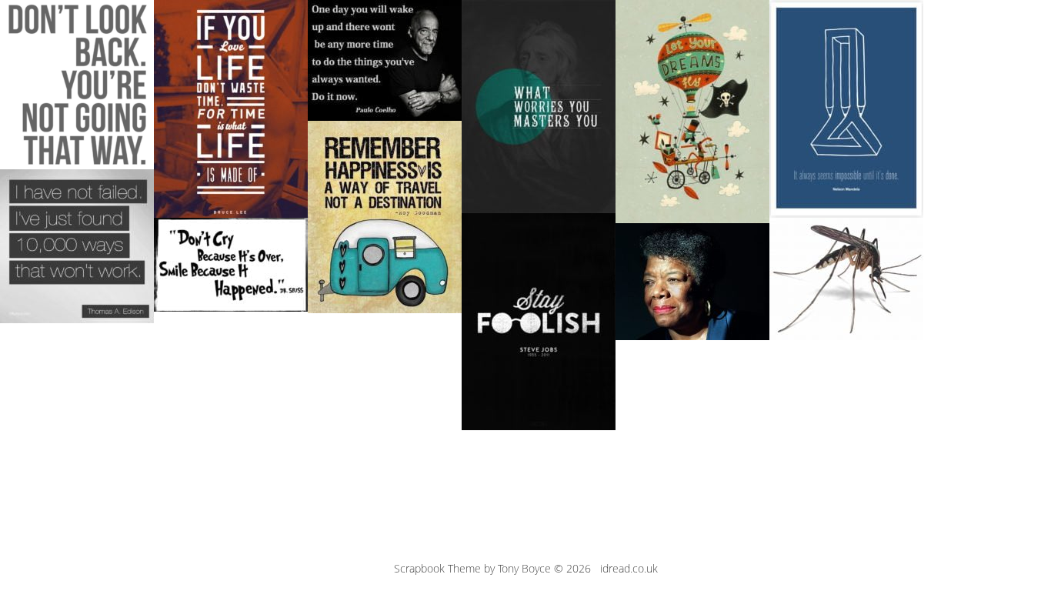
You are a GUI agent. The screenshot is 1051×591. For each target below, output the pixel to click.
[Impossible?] (846, 109)
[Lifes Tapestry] (692, 281)
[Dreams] (692, 111)
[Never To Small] (846, 279)
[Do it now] (385, 60)
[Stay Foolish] (539, 321)
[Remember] (385, 217)
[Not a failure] (77, 246)
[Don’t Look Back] (77, 84)
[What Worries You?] (539, 106)
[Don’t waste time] (231, 109)
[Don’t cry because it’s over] (231, 265)
